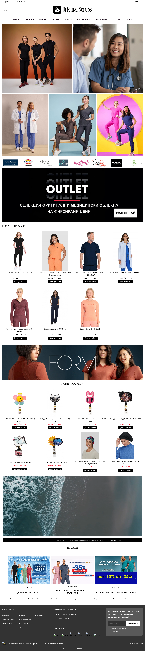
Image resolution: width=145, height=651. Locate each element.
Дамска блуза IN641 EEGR (90, 329)
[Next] (141, 162)
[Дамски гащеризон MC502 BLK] (19, 251)
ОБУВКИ (55, 19)
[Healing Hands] (134, 163)
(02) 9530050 (20, 2)
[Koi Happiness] (98, 163)
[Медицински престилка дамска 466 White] (125, 251)
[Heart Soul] (81, 163)
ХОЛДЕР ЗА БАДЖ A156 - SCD (54, 462)
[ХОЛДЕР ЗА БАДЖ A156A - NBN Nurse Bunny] (90, 403)
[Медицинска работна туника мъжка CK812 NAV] (90, 251)
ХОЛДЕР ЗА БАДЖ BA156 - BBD (19, 462)
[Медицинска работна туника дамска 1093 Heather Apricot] (55, 251)
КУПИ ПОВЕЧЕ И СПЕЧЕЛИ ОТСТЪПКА (116, 592)
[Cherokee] (10, 163)
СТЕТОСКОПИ (83, 19)
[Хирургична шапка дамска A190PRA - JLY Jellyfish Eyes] (90, 445)
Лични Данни (23, 623)
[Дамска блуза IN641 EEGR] (90, 307)
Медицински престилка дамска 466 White (125, 272)
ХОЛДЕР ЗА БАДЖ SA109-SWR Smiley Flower (19, 420)
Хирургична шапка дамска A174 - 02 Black (125, 462)
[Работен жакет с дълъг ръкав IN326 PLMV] (19, 307)
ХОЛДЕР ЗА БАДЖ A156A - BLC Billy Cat (55, 420)
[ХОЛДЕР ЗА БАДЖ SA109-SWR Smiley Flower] (19, 403)
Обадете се (6, 615)
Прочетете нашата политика (53, 644)
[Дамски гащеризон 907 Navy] (55, 307)
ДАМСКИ (30, 19)
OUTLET (116, 19)
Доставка (22, 615)
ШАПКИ (68, 19)
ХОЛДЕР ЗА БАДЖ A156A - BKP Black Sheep (125, 420)
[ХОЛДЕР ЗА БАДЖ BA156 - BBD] (19, 446)
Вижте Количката (8, 619)
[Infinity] (45, 163)
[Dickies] (28, 163)
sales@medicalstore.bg (69, 614)
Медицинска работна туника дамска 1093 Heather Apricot (55, 274)
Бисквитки (39, 615)
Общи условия (7, 623)
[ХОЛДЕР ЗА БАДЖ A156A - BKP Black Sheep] (125, 403)
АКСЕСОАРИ (101, 19)
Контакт (5, 628)
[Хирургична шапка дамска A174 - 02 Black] (125, 445)
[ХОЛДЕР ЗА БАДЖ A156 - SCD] (55, 446)
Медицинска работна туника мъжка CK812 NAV (90, 274)
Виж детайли (20, 282)
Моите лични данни (136, 644)
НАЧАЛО (16, 19)
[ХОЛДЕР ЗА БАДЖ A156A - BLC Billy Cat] (55, 403)
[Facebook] (142, 2)
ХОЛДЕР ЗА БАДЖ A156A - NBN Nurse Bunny (90, 420)
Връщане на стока (25, 619)
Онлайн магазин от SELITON (72, 649)
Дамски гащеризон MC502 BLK (19, 272)
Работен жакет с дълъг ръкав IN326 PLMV (19, 330)
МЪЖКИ (42, 19)
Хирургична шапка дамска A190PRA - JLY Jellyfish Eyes (90, 462)
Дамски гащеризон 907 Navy (55, 329)
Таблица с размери (25, 628)
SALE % (128, 19)
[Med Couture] (63, 163)
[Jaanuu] (116, 163)
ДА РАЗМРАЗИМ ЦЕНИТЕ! (29, 592)
